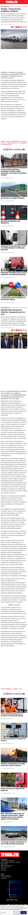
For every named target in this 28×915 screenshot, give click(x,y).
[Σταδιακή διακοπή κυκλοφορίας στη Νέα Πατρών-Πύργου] (14, 289)
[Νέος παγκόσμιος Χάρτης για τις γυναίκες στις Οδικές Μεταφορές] (14, 705)
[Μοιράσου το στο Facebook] (12, 27)
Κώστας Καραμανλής (7, 689)
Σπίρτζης (15, 689)
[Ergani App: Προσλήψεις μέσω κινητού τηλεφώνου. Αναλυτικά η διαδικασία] (14, 264)
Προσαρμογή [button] (3, 912)
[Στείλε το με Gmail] (21, 27)
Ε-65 (21, 689)
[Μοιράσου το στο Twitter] (14, 27)
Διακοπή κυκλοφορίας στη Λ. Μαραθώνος (11, 222)
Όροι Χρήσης (4, 870)
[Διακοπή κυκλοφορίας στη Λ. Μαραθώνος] (14, 212)
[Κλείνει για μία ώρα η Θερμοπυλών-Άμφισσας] (14, 780)
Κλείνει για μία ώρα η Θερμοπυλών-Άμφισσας (13, 789)
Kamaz (8, 141)
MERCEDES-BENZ (16, 141)
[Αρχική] (12, 2)
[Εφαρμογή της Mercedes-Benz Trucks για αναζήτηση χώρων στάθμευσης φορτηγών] (14, 237)
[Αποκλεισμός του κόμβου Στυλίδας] (14, 189)
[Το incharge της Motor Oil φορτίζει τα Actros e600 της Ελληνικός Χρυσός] (14, 833)
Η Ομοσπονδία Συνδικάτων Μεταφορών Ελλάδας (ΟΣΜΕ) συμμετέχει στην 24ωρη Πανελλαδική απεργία (13, 172)
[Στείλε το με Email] (19, 27)
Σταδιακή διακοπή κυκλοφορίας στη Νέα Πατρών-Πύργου (13, 299)
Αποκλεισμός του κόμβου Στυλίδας (12, 198)
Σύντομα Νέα (5, 7)
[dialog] (14, 910)
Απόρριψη (17, 912)
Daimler (3, 141)
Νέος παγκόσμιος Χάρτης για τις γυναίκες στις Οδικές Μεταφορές (12, 715)
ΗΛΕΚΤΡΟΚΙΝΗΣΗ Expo (6, 877)
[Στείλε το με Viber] (23, 27)
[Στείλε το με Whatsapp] (26, 27)
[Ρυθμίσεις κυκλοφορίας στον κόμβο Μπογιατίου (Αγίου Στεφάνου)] (14, 755)
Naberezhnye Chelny (13, 143)
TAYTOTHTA (3, 878)
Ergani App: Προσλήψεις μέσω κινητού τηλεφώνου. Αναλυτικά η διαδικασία (14, 274)
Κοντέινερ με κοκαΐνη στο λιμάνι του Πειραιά (13, 740)
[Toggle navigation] (2, 2)
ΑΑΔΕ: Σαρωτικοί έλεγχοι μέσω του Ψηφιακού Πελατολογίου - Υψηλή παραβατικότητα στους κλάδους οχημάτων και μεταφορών (12, 816)
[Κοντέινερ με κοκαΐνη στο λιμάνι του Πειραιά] (14, 730)
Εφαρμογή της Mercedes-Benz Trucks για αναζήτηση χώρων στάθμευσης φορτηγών (13, 248)
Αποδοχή (23, 912)
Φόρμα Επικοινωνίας (5, 867)
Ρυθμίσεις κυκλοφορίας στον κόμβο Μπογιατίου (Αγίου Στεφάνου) (13, 764)
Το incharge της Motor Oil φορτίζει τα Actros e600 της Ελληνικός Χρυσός (13, 843)
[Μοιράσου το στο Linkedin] (17, 27)
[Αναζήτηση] (25, 2)
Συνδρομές (3, 868)
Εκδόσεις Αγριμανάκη (5, 875)
